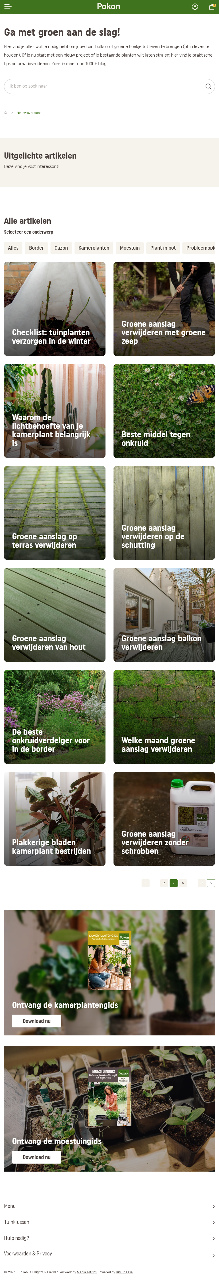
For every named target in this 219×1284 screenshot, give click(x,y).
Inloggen (196, 6)
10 (201, 883)
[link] (54, 309)
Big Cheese (124, 1272)
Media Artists (87, 1272)
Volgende (211, 883)
